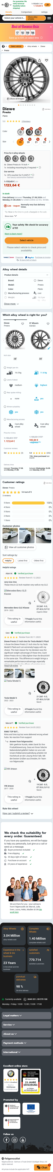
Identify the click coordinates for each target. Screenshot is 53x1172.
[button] (26, 275)
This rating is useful (13, 620)
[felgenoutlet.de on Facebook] (6, 1140)
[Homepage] (3, 46)
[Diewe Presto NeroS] (29, 132)
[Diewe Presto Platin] (38, 132)
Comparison (26, 12)
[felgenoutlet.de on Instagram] (15, 1140)
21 (36, 142)
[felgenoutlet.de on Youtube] (23, 1140)
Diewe (43, 46)
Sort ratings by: (10, 555)
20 (28, 142)
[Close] (51, 27)
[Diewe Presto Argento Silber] (20, 132)
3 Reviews (26, 121)
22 (44, 142)
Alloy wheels (32, 46)
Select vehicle (16, 46)
